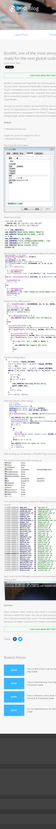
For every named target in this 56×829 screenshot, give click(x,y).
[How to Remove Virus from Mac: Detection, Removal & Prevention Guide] (14, 683)
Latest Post (21, 35)
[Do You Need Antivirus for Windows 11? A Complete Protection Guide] (14, 710)
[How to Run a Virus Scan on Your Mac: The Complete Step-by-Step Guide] (14, 670)
